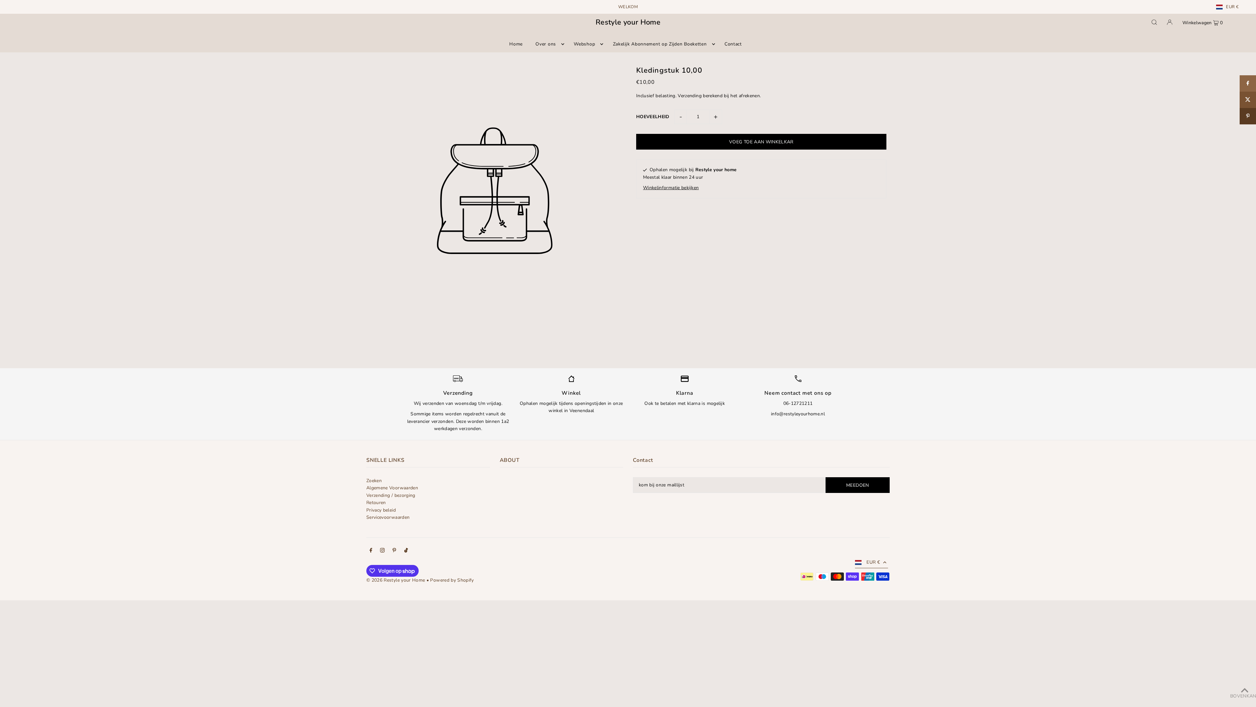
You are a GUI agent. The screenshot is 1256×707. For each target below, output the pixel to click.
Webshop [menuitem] (584, 44)
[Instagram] (382, 551)
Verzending (690, 96)
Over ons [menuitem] (545, 44)
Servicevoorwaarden (388, 517)
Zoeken (374, 481)
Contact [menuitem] (733, 44)
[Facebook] (371, 551)
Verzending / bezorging (390, 495)
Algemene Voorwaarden (392, 488)
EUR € (1232, 7)
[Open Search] (1154, 22)
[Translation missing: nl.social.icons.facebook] (1248, 83)
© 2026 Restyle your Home (395, 580)
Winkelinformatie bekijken (671, 188)
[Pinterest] (394, 551)
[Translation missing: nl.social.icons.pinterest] (1248, 116)
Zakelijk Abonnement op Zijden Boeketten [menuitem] (660, 44)
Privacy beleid (381, 510)
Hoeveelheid (653, 117)
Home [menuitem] (516, 44)
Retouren (376, 502)
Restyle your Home (628, 22)
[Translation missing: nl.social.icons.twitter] (1248, 100)
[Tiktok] (406, 551)
